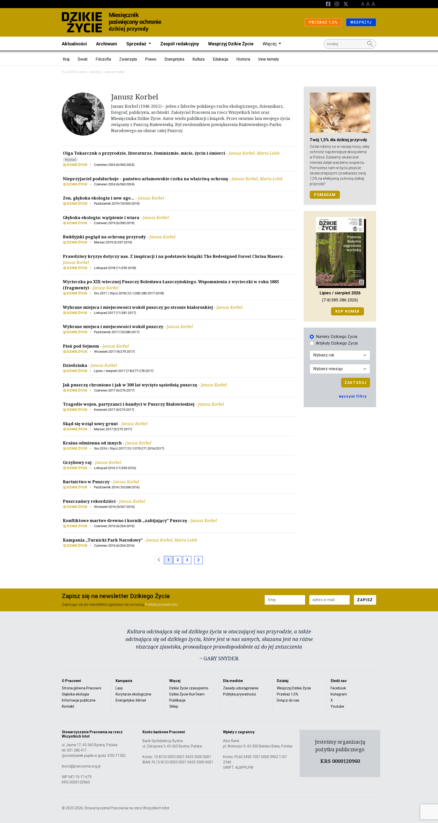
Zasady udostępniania (240, 688)
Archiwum (106, 43)
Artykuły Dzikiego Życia (337, 343)
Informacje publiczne (79, 700)
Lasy (119, 688)
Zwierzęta (128, 59)
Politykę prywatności (161, 604)
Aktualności (74, 43)
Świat (82, 59)
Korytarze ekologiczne (133, 694)
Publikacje (177, 700)
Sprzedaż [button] (136, 43)
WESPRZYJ (361, 22)
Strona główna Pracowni (81, 688)
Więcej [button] (270, 43)
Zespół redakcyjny (179, 43)
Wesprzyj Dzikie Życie (230, 43)
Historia (243, 59)
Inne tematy (268, 59)
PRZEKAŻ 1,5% (323, 22)
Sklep (173, 706)
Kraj (66, 59)
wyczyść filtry (353, 396)
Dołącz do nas (288, 700)
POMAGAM (325, 195)
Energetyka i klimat (131, 700)
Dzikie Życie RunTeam (187, 694)
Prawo (150, 59)
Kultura (198, 59)
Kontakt (68, 706)
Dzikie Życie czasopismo (188, 688)
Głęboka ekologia (75, 694)
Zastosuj (355, 383)
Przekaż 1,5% (287, 694)
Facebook (338, 688)
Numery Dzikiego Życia (336, 336)
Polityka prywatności (239, 694)
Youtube (337, 706)
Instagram (339, 694)
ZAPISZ (365, 600)
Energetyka (174, 59)
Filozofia (103, 59)
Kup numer (347, 311)
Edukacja (220, 59)
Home (83, 72)
